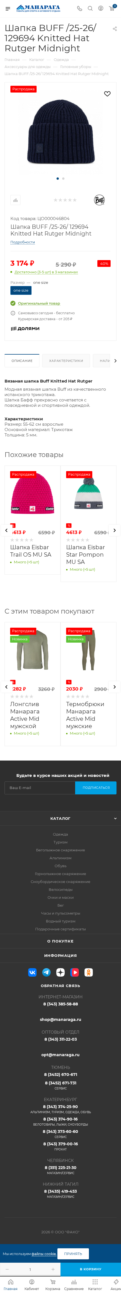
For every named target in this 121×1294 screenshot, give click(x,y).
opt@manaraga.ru (60, 1054)
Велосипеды (61, 889)
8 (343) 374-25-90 (60, 1109)
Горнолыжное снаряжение (60, 873)
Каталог (60, 818)
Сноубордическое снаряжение (60, 881)
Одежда (60, 834)
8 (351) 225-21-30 (61, 1170)
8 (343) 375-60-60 (60, 1134)
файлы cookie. (44, 1254)
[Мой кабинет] (100, 9)
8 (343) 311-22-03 (60, 1039)
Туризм (60, 842)
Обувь (60, 866)
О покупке (60, 941)
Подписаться (96, 788)
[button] (57, 179)
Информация (60, 955)
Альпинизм (60, 858)
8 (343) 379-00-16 (60, 1146)
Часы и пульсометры (60, 913)
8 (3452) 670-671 (60, 1074)
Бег (60, 905)
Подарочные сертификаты (60, 929)
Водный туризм (60, 921)
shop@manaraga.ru (60, 1019)
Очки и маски (61, 897)
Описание (22, 361)
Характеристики (66, 361)
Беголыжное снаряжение (60, 850)
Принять (73, 1254)
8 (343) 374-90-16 (60, 1121)
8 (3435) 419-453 (60, 1194)
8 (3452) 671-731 (60, 1085)
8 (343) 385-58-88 (60, 1004)
